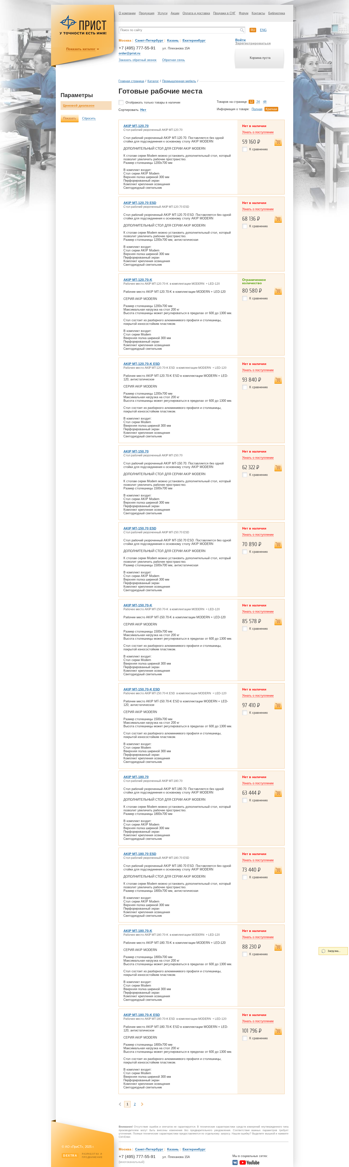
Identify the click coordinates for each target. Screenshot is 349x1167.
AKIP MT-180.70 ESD (139, 854)
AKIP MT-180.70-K (137, 931)
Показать (69, 118)
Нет (143, 110)
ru (253, 30)
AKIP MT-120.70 (136, 126)
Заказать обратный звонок (137, 60)
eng (263, 30)
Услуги (162, 13)
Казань (173, 40)
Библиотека (276, 13)
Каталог (153, 81)
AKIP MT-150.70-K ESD (141, 689)
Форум (243, 13)
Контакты (258, 13)
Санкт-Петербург (149, 40)
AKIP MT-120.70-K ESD (141, 364)
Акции (175, 13)
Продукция (146, 13)
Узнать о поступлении (258, 132)
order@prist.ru (129, 53)
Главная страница (131, 81)
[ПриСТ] (83, 34)
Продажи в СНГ (224, 13)
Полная (257, 109)
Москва (125, 40)
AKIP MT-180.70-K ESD (141, 1015)
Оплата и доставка (196, 13)
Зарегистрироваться (253, 43)
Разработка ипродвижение (83, 1155)
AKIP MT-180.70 (136, 777)
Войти (240, 40)
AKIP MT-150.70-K (137, 605)
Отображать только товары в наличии (153, 102)
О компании (127, 13)
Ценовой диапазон (78, 105)
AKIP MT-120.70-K (137, 280)
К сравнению (258, 149)
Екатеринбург (194, 40)
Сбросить (89, 118)
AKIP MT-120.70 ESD (139, 203)
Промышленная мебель (179, 81)
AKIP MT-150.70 (136, 451)
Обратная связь (173, 60)
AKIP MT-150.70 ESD (139, 528)
